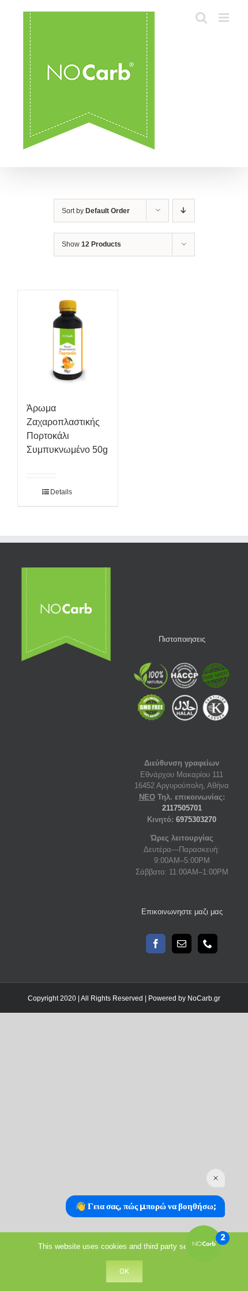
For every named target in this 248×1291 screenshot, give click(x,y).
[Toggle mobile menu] (225, 18)
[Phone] (207, 943)
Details (53, 492)
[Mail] (181, 943)
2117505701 (182, 808)
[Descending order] (183, 210)
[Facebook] (156, 943)
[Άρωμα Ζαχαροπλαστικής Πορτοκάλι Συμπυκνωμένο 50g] (68, 340)
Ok (124, 1271)
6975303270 (196, 819)
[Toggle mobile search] (201, 18)
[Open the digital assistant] (203, 1243)
